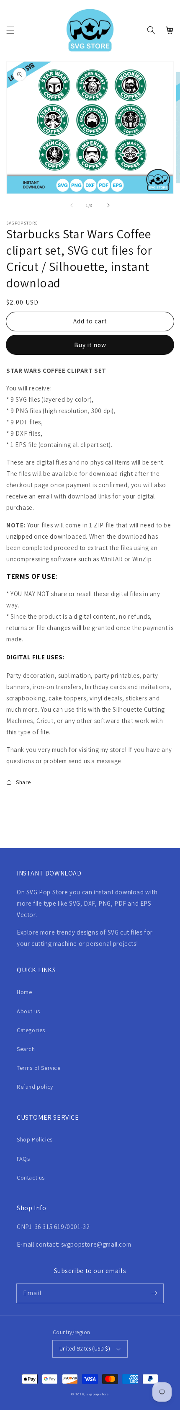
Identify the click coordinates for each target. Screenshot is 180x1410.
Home (24, 992)
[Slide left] (71, 205)
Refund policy (35, 1086)
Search (26, 1049)
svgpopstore (97, 1394)
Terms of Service (39, 1068)
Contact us (31, 1177)
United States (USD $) (84, 1348)
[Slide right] (108, 205)
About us (28, 1011)
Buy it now (90, 345)
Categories (31, 1030)
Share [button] (23, 782)
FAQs (23, 1158)
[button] (10, 30)
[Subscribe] (154, 1293)
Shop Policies (35, 1139)
